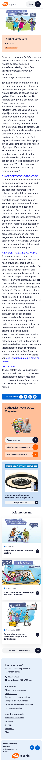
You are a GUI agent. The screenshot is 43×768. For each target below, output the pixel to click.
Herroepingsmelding (13, 708)
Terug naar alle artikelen (19, 650)
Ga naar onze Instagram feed (37, 747)
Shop (7, 732)
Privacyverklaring (10, 743)
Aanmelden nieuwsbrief (14, 718)
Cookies (6, 746)
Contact (8, 725)
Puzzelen (9, 721)
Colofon (6, 752)
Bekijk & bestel (20, 503)
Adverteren (9, 729)
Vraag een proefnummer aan (16, 701)
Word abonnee (13, 440)
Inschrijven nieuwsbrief (17, 454)
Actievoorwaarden (10, 749)
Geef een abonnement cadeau (17, 697)
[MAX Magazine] (10, 4)
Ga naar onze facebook (32, 747)
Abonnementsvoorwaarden (16, 690)
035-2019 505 (13, 677)
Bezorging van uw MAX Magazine (19, 704)
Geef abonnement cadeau (18, 447)
